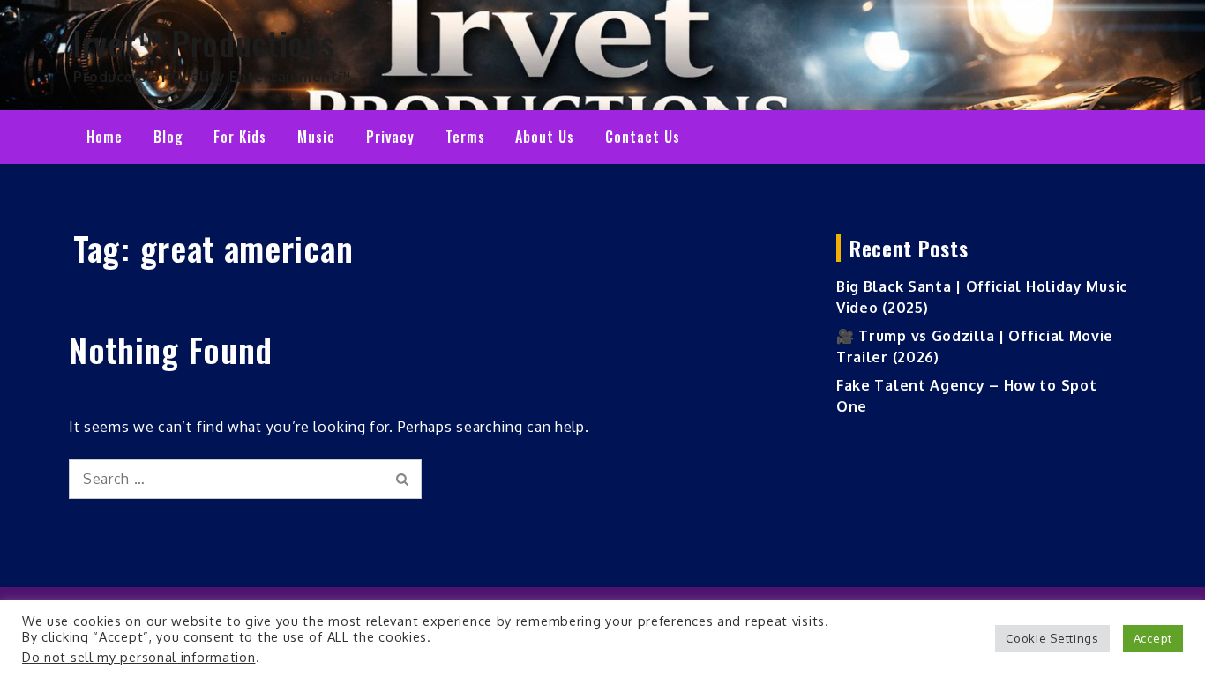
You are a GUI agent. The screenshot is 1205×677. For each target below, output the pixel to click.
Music (316, 136)
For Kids (239, 136)
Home (104, 136)
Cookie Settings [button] (1052, 638)
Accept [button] (1153, 638)
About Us (544, 136)
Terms (465, 136)
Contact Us (642, 136)
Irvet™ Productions (204, 42)
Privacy (390, 136)
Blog (168, 136)
